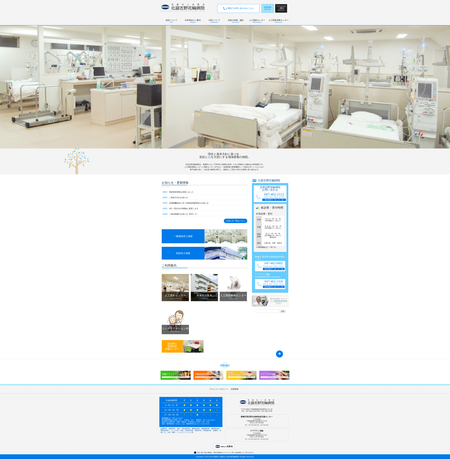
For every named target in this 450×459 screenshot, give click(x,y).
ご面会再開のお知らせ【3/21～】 (183, 214)
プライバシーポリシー (218, 389)
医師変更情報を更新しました (181, 192)
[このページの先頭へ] (279, 355)
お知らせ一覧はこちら (235, 221)
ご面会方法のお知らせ (178, 198)
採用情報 (234, 389)
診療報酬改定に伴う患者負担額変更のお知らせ (189, 203)
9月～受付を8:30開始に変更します (183, 209)
